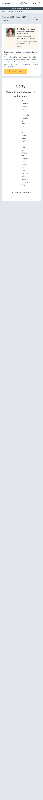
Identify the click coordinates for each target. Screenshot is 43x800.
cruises (11, 11)
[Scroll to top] (37, 795)
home (3, 11)
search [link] (19, 11)
